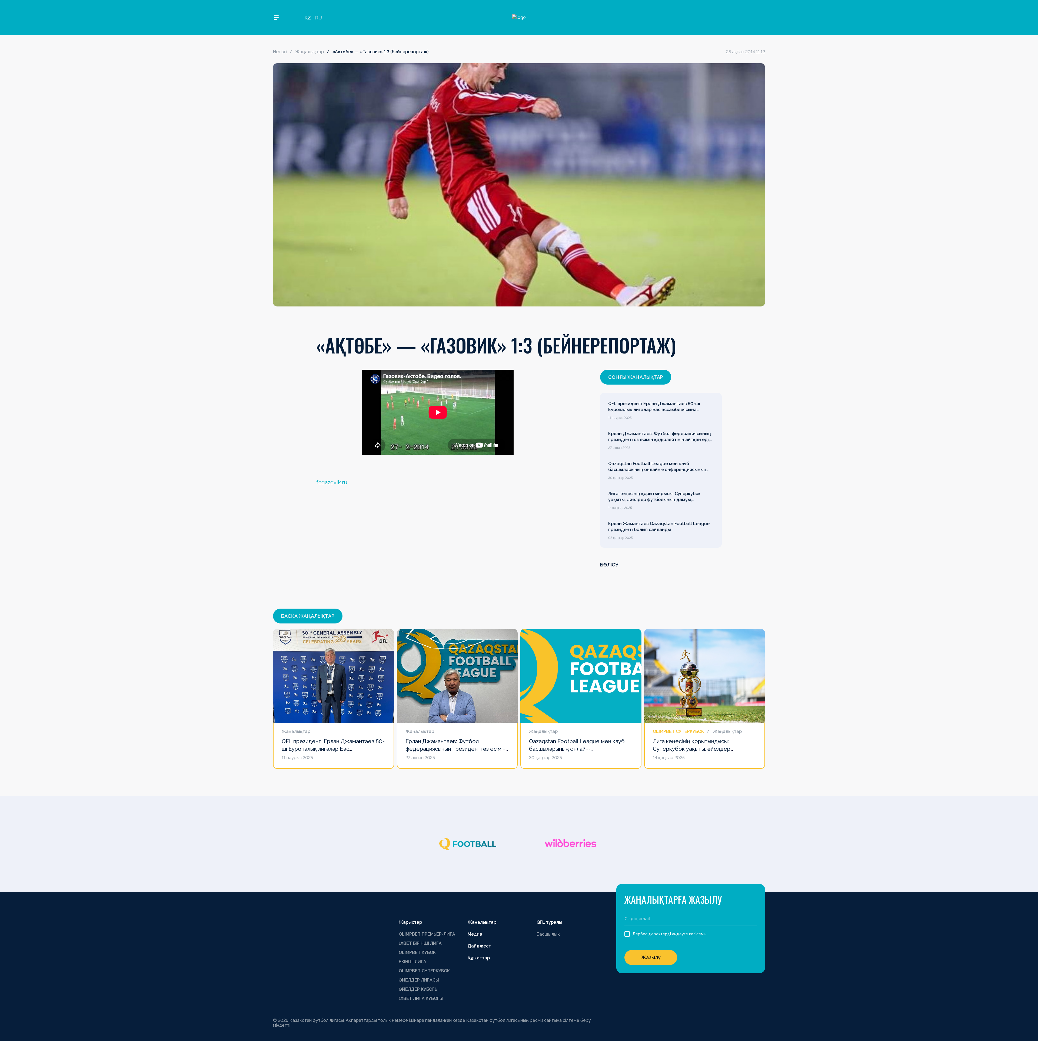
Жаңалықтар (309, 51)
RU (318, 18)
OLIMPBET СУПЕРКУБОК (424, 970)
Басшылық (548, 934)
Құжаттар (479, 957)
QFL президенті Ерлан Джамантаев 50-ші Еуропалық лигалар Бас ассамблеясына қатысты (654, 407)
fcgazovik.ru (331, 482)
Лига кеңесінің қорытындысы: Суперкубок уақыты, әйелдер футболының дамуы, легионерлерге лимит (654, 497)
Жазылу (651, 957)
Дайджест (479, 946)
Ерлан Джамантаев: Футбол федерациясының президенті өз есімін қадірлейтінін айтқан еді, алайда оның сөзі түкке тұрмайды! (659, 437)
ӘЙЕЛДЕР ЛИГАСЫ (419, 980)
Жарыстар (410, 922)
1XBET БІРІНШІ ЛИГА (420, 943)
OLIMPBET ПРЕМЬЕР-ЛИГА (427, 934)
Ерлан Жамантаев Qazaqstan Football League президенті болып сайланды (659, 526)
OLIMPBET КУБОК (417, 952)
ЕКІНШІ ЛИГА (412, 961)
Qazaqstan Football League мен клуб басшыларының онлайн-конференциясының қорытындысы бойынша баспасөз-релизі (657, 467)
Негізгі (280, 51)
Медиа (475, 934)
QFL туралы (549, 922)
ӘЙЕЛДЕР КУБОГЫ (418, 989)
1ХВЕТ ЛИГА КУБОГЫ (421, 998)
